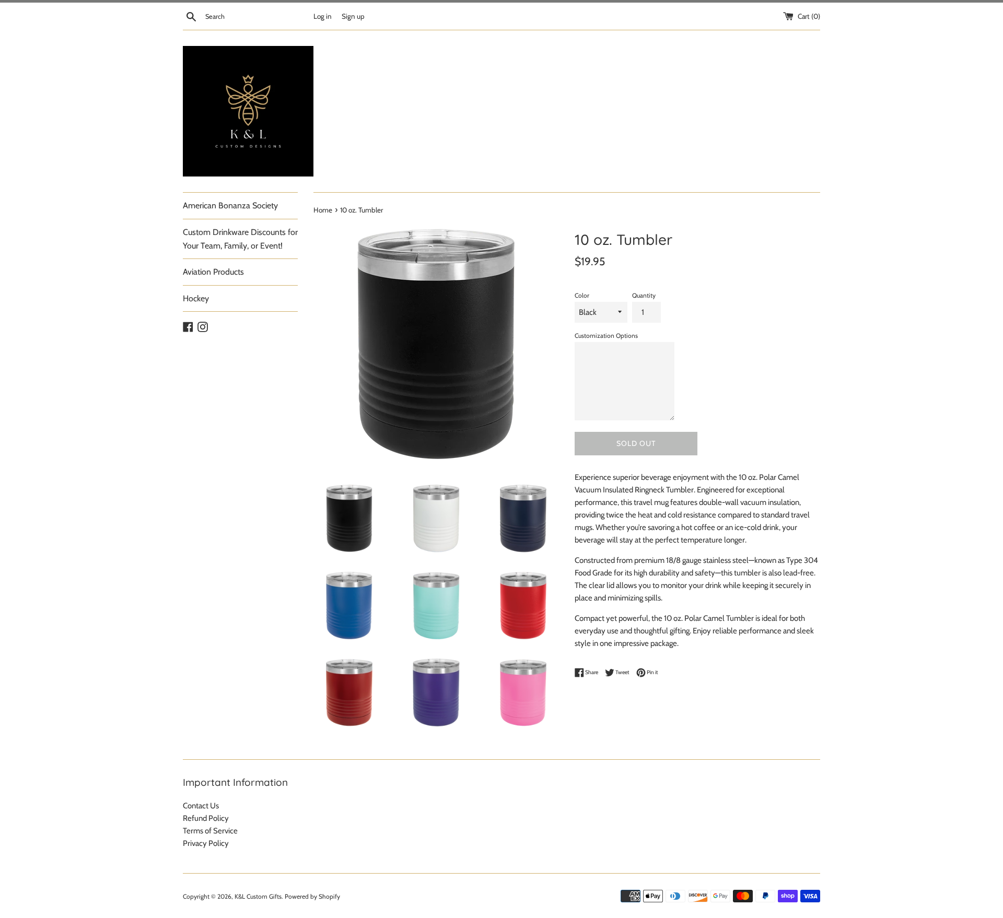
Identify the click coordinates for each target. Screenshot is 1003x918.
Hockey (196, 298)
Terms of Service (210, 830)
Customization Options (606, 335)
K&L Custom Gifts (258, 896)
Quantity (644, 295)
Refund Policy (206, 818)
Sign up (353, 16)
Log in (322, 16)
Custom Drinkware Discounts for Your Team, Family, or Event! (240, 239)
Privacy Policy (206, 843)
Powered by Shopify (312, 896)
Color (582, 295)
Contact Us (201, 805)
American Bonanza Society (230, 205)
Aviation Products (213, 272)
